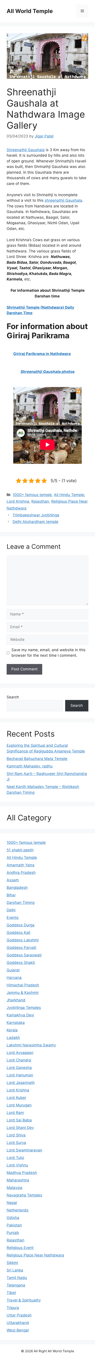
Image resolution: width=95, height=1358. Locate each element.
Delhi (11, 910)
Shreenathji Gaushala (26, 150)
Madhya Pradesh (22, 1172)
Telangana (16, 1285)
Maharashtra (18, 1180)
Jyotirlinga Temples (24, 1007)
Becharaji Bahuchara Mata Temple (37, 758)
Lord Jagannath (21, 1082)
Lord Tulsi (15, 1157)
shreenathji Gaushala (63, 200)
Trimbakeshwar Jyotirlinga (36, 515)
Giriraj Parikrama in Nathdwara (42, 354)
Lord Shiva (16, 1135)
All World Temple (30, 11)
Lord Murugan (19, 1105)
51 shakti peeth (20, 850)
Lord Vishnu (17, 1165)
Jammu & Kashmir (23, 992)
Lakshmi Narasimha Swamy (31, 1045)
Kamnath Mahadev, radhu (30, 766)
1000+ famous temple (32, 495)
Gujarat (13, 970)
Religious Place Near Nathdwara (35, 1255)
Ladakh (13, 1037)
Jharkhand (16, 1000)
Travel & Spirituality (24, 1300)
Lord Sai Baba (19, 1120)
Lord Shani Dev (20, 1127)
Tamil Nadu (17, 1277)
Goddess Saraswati (24, 955)
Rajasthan (40, 501)
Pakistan (14, 1225)
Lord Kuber (16, 1097)
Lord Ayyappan (20, 1052)
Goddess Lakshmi (23, 940)
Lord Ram (15, 1112)
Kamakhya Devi (20, 1015)
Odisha (13, 1217)
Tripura (13, 1307)
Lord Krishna (18, 501)
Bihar (11, 895)
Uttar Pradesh (19, 1315)
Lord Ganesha (19, 1067)
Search (13, 697)
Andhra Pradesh (21, 872)
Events (13, 917)
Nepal (12, 1202)
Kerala (12, 1030)
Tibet (11, 1292)
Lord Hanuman (20, 1075)
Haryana (14, 977)
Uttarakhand (18, 1322)
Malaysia (14, 1187)
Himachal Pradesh (23, 985)
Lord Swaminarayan (24, 1150)
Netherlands (17, 1210)
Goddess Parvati (21, 947)
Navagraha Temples (24, 1195)
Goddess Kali (18, 932)
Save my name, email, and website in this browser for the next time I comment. (48, 653)
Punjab (13, 1232)
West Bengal (18, 1330)
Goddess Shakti (21, 962)
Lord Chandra (19, 1060)
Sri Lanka (15, 1270)
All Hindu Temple (69, 495)
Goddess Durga (20, 925)
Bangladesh (17, 887)
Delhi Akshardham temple (35, 521)
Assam (13, 880)
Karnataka (16, 1022)
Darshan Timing (20, 902)
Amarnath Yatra (20, 865)
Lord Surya (16, 1142)
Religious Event (20, 1247)
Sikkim (12, 1262)
